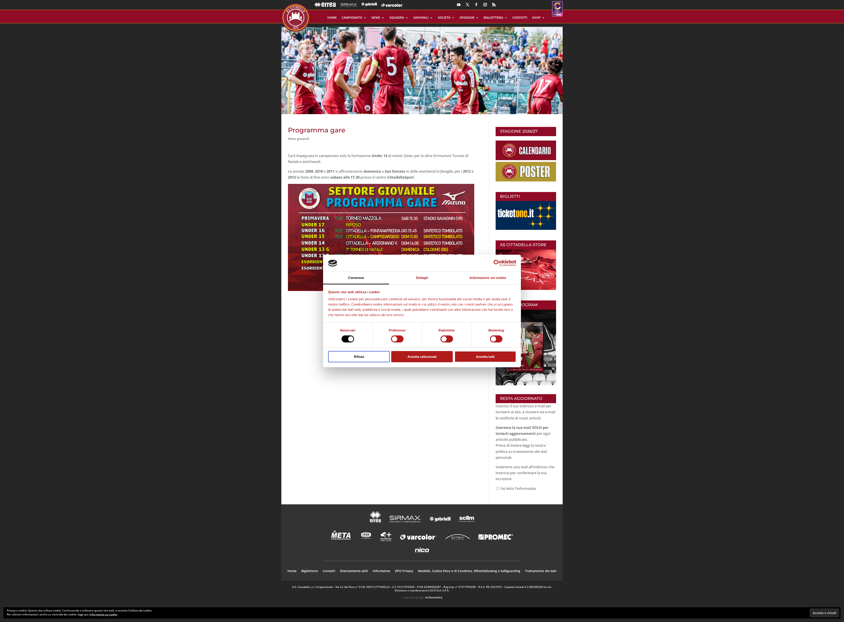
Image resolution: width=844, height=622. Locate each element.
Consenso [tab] (356, 278)
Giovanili (421, 18)
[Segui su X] (467, 4)
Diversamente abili (354, 571)
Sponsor (467, 18)
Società (444, 18)
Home (332, 18)
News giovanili (298, 139)
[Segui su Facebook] (476, 4)
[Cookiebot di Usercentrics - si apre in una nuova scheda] (497, 263)
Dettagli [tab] (422, 278)
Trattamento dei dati (541, 571)
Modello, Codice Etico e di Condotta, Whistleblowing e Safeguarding (469, 571)
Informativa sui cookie (103, 614)
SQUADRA (396, 18)
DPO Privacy (404, 571)
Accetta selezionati (422, 357)
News (375, 18)
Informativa (381, 571)
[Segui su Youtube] (458, 4)
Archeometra (433, 597)
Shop (536, 18)
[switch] (397, 338)
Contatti (519, 18)
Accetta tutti (485, 357)
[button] (422, 68)
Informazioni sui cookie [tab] (488, 278)
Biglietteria (493, 18)
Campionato (352, 18)
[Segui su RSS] (493, 4)
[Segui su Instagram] (485, 4)
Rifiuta (359, 357)
